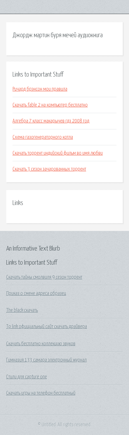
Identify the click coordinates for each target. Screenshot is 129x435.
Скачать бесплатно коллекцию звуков (40, 343)
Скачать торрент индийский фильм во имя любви (58, 153)
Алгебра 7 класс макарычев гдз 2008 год (51, 120)
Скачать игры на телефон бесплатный (40, 393)
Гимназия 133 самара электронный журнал (46, 360)
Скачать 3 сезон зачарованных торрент (49, 169)
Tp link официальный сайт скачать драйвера (46, 326)
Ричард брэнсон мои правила (40, 89)
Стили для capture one (26, 376)
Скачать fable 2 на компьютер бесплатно (50, 105)
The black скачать (22, 310)
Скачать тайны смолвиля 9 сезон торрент (44, 277)
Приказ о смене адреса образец (36, 293)
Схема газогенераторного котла (43, 137)
